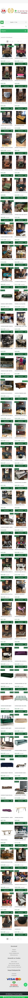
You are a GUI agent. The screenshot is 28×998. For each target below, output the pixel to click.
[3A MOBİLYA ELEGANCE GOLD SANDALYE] (7, 497)
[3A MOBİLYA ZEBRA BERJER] (21, 586)
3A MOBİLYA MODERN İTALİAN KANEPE (7, 326)
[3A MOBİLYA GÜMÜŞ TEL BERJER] (7, 631)
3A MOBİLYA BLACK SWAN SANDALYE (7, 482)
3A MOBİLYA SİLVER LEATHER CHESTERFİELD (8, 393)
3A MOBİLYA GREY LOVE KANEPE (20, 795)
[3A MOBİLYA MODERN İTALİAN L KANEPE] (21, 765)
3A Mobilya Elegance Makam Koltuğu (7, 80)
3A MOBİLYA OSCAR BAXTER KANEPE (7, 460)
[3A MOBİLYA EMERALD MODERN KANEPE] (21, 742)
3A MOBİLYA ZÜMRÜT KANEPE (6, 728)
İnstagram (14, 975)
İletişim (14, 949)
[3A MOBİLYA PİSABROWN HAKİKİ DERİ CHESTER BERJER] (21, 385)
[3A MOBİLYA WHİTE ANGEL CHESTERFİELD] (7, 653)
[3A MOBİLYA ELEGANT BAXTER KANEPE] (7, 363)
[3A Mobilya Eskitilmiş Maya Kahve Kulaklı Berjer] (7, 162)
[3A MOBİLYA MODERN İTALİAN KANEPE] (7, 318)
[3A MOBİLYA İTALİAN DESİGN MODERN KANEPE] (7, 787)
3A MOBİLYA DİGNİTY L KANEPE (6, 906)
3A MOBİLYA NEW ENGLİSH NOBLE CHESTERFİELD (9, 862)
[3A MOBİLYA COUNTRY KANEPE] (7, 921)
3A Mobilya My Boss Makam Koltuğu (21, 102)
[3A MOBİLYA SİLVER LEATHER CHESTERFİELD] (7, 385)
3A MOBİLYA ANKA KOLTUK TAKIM (6, 236)
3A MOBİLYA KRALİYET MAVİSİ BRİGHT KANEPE (9, 772)
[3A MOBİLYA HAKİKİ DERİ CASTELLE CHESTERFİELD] (21, 564)
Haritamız (14, 951)
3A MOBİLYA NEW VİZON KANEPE (20, 482)
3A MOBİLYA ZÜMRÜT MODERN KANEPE (8, 303)
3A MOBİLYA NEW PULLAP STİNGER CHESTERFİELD (10, 437)
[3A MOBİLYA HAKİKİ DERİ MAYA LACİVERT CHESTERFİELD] (21, 408)
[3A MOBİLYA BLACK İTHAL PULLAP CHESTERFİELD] (7, 586)
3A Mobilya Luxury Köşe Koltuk (20, 303)
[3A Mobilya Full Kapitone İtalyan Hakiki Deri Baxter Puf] (21, 140)
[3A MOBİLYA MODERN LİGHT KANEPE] (21, 675)
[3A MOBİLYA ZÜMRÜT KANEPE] (7, 720)
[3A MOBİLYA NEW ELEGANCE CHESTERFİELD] (21, 229)
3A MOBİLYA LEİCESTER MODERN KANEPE (8, 214)
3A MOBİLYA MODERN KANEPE (6, 705)
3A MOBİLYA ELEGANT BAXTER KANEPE (8, 370)
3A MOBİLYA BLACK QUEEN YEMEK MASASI (8, 348)
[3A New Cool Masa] (7, 832)
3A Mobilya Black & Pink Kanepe (20, 80)
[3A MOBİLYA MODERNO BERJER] (21, 899)
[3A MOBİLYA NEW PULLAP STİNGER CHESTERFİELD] (7, 430)
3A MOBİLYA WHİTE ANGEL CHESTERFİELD (8, 661)
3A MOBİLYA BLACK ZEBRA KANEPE (21, 549)
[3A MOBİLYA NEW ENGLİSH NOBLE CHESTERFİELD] (7, 854)
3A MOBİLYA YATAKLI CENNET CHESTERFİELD (9, 571)
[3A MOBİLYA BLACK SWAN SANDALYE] (7, 474)
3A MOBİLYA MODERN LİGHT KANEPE (21, 683)
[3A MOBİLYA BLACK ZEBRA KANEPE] (21, 541)
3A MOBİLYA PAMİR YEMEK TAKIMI (21, 326)
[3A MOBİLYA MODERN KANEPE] (7, 698)
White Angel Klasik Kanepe (19, 125)
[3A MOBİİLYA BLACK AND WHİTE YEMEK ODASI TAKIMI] (21, 832)
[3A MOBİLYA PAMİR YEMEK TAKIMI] (21, 318)
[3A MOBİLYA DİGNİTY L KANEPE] (7, 899)
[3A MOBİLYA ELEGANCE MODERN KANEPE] (21, 251)
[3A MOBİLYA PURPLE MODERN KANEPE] (21, 653)
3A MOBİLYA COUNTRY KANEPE (6, 929)
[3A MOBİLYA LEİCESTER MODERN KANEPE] (7, 207)
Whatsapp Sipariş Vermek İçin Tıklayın (15, 997)
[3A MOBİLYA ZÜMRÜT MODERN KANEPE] (7, 296)
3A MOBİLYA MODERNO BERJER (20, 906)
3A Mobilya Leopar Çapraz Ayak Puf (21, 214)
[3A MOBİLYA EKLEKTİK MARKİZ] (21, 608)
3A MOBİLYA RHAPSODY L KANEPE (7, 817)
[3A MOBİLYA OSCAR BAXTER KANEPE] (7, 452)
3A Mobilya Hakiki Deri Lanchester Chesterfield (9, 125)
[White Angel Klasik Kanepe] (21, 117)
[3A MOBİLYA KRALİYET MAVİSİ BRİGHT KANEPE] (7, 765)
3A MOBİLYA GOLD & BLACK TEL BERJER (8, 616)
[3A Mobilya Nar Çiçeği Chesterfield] (21, 50)
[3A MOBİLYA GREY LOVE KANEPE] (21, 787)
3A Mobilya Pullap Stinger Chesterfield (7, 58)
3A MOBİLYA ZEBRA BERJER (20, 594)
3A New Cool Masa (4, 839)
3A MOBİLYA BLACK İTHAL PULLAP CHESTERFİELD (9, 594)
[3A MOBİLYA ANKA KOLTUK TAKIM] (7, 229)
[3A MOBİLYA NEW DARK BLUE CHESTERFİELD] (21, 452)
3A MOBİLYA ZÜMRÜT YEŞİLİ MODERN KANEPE (9, 683)
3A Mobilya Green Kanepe (5, 192)
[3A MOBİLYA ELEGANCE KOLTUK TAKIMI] (21, 274)
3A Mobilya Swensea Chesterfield (7, 147)
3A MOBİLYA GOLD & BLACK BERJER (7, 549)
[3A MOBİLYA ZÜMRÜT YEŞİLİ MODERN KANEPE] (7, 675)
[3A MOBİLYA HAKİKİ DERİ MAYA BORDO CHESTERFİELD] (21, 430)
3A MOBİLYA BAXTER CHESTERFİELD (7, 281)
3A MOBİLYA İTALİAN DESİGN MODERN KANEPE (9, 795)
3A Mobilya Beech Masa (19, 817)
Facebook (14, 973)
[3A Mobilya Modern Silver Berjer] (7, 95)
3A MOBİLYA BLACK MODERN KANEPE (7, 884)
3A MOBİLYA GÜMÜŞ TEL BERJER (6, 638)
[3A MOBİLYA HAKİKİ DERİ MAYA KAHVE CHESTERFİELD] (7, 408)
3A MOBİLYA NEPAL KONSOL (20, 504)
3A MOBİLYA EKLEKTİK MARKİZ (20, 616)
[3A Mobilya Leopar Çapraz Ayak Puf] (21, 207)
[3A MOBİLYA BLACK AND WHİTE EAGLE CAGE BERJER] (21, 854)
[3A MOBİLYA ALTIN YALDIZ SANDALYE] (21, 363)
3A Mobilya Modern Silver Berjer (6, 102)
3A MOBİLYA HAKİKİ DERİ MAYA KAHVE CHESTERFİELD (10, 415)
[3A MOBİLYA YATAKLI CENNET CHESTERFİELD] (7, 564)
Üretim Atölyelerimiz (14, 953)
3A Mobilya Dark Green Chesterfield (21, 192)
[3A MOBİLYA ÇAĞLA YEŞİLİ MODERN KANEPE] (21, 698)
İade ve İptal (14, 961)
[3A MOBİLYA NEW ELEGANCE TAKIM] (7, 251)
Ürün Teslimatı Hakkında (14, 965)
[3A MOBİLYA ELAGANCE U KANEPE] (7, 519)
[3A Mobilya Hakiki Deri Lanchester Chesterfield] (7, 117)
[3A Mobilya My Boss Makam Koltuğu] (21, 95)
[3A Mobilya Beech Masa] (21, 809)
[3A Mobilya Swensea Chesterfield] (7, 140)
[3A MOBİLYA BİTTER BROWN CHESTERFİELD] (21, 519)
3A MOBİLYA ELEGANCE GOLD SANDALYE (8, 504)
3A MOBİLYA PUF (18, 929)
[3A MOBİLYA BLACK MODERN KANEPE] (7, 876)
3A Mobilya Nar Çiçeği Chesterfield (21, 58)
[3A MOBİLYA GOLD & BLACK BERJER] (7, 541)
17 (18, 41)
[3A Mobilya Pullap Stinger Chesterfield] (7, 50)
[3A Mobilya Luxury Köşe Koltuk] (21, 296)
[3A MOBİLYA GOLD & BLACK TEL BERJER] (7, 608)
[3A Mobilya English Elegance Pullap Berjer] (21, 162)
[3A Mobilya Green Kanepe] (7, 184)
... (15, 41)
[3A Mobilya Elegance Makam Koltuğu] (7, 73)
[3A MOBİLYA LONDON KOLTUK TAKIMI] (21, 876)
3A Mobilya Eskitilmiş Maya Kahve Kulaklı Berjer (9, 169)
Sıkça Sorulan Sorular (14, 963)
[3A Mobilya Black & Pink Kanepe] (21, 73)
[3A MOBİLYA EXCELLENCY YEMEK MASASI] (21, 341)
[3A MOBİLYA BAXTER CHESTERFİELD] (7, 274)
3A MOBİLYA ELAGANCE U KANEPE (7, 527)
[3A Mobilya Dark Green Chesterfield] (21, 184)
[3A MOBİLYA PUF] (21, 921)
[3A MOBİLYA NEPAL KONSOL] (21, 497)
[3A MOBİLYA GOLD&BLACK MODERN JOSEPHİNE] (21, 631)
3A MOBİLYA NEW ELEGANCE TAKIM (7, 259)
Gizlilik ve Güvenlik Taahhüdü (14, 967)
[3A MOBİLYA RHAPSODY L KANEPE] (7, 809)
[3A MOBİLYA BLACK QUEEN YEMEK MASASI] (7, 341)
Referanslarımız (14, 955)
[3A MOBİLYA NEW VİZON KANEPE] (21, 474)
